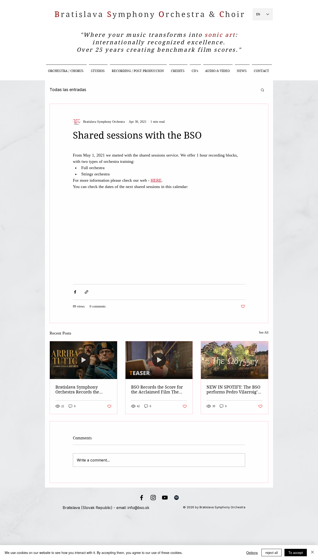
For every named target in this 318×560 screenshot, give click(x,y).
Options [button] (252, 552)
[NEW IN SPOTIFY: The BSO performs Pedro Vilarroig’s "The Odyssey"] (234, 360)
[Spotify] (176, 497)
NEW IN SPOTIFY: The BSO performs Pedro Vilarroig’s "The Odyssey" (233, 389)
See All (263, 332)
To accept (295, 552)
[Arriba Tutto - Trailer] (83, 360)
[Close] (312, 552)
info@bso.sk (138, 507)
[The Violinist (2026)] (159, 360)
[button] (262, 90)
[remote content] (159, 225)
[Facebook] (141, 497)
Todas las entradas (68, 89)
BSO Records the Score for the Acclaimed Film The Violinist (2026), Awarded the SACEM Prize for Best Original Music (157, 389)
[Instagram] (153, 497)
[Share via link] (86, 292)
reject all (271, 552)
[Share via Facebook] (75, 292)
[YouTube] (164, 497)
